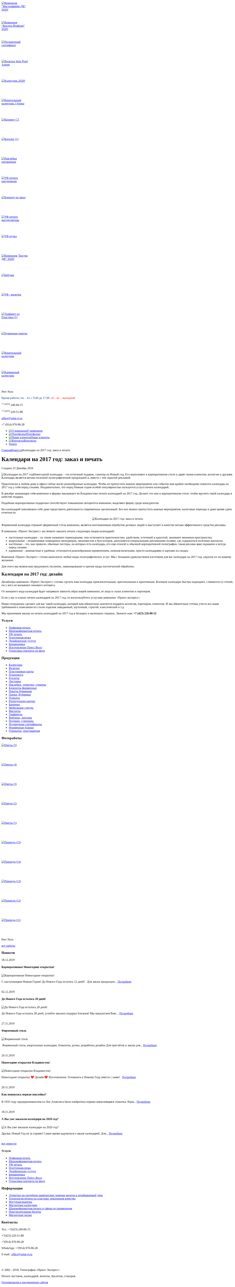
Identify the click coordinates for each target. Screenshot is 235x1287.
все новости (9, 1143)
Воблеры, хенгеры (20, 717)
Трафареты (15, 714)
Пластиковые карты (21, 671)
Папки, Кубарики (20, 694)
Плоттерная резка (20, 637)
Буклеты (14, 678)
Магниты (15, 711)
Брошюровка (17, 644)
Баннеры (14, 704)
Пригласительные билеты (25, 1211)
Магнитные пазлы (20, 1215)
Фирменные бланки (21, 727)
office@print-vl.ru (11, 418)
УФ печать (15, 634)
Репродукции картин (22, 701)
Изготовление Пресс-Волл (25, 647)
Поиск (13, 443)
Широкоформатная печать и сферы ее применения (40, 1208)
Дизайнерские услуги (22, 640)
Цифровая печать (19, 627)
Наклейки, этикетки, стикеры (27, 684)
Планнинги (16, 674)
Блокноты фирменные (23, 688)
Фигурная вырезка (20, 1201)
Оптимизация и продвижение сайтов (24, 1282)
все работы (8, 945)
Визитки (14, 668)
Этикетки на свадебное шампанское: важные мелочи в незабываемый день (56, 1195)
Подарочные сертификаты (25, 724)
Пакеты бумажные (20, 691)
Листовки (15, 681)
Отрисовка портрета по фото (27, 650)
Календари (15, 664)
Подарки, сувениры (21, 721)
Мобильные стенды (21, 707)
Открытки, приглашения (24, 730)
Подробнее (124, 981)
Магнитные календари (23, 1205)
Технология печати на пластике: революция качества (42, 1198)
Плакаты (14, 697)
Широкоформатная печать (25, 630)
